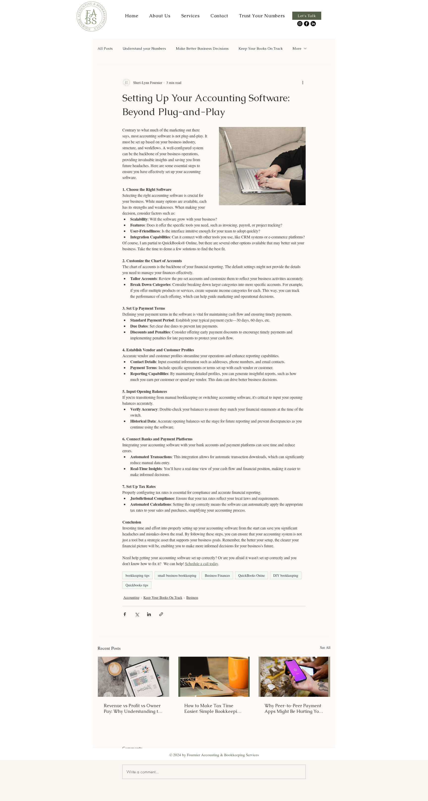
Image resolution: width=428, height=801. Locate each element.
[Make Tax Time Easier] (214, 677)
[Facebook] (306, 23)
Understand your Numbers (144, 49)
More (297, 49)
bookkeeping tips (137, 575)
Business (192, 597)
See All (325, 647)
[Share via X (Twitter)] (136, 614)
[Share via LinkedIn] (149, 614)
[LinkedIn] (313, 23)
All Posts (105, 49)
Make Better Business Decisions (202, 49)
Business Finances (217, 575)
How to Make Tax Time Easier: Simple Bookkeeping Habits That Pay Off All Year (213, 708)
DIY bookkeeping (285, 575)
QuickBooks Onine (251, 575)
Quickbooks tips (137, 585)
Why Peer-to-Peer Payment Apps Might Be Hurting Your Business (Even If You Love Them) (294, 708)
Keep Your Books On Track (261, 49)
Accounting (131, 597)
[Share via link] (161, 614)
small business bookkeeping (177, 575)
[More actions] (303, 82)
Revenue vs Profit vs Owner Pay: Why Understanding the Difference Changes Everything (133, 708)
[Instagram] (299, 23)
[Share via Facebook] (124, 614)
